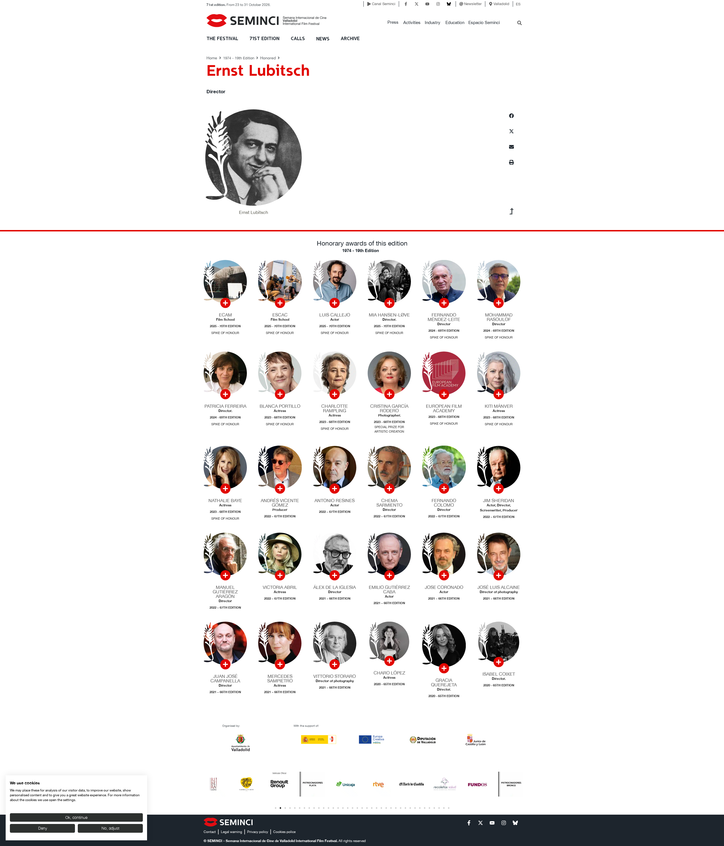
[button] (393, 22)
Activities (412, 22)
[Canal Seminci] (369, 4)
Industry (432, 22)
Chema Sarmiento (389, 502)
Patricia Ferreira (225, 406)
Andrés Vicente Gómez (280, 502)
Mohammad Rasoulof (498, 317)
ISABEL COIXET (498, 673)
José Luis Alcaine (498, 587)
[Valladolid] (491, 4)
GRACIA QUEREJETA (444, 682)
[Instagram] (438, 4)
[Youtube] (427, 4)
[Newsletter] (461, 4)
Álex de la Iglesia (334, 587)
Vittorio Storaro (334, 676)
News (322, 39)
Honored (268, 58)
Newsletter (473, 4)
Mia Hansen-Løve (389, 314)
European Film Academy (444, 408)
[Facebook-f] (406, 4)
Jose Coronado (444, 587)
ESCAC (280, 314)
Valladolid (501, 4)
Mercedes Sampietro (280, 678)
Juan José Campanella (225, 678)
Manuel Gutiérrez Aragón (225, 592)
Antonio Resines (334, 500)
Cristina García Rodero (389, 408)
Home (211, 58)
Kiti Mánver (499, 406)
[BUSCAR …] (519, 23)
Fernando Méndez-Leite (444, 317)
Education (454, 22)
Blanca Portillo (280, 406)
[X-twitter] (417, 4)
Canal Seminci (383, 4)
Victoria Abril (280, 587)
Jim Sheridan (498, 500)
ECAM (225, 314)
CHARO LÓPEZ (389, 672)
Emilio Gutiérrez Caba (389, 589)
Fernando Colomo (444, 502)
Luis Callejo (334, 314)
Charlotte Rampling (334, 408)
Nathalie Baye (225, 500)
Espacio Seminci (484, 22)
